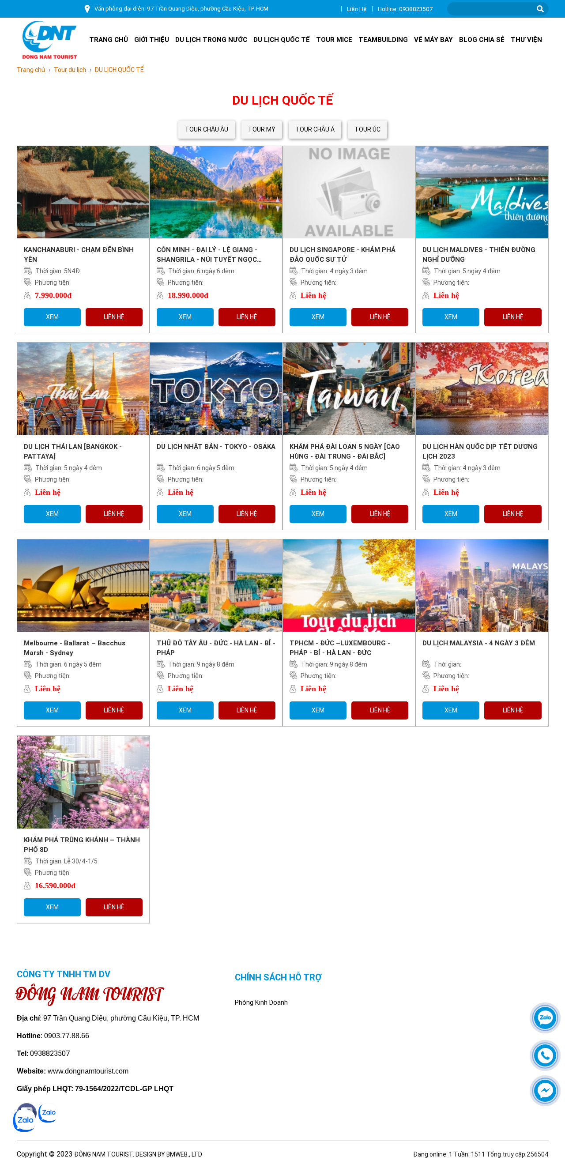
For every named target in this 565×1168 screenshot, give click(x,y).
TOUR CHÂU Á (315, 129)
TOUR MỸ (261, 129)
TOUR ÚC (367, 129)
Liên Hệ (357, 9)
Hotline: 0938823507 (405, 9)
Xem (52, 316)
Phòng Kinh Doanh (261, 1002)
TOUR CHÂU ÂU (206, 129)
